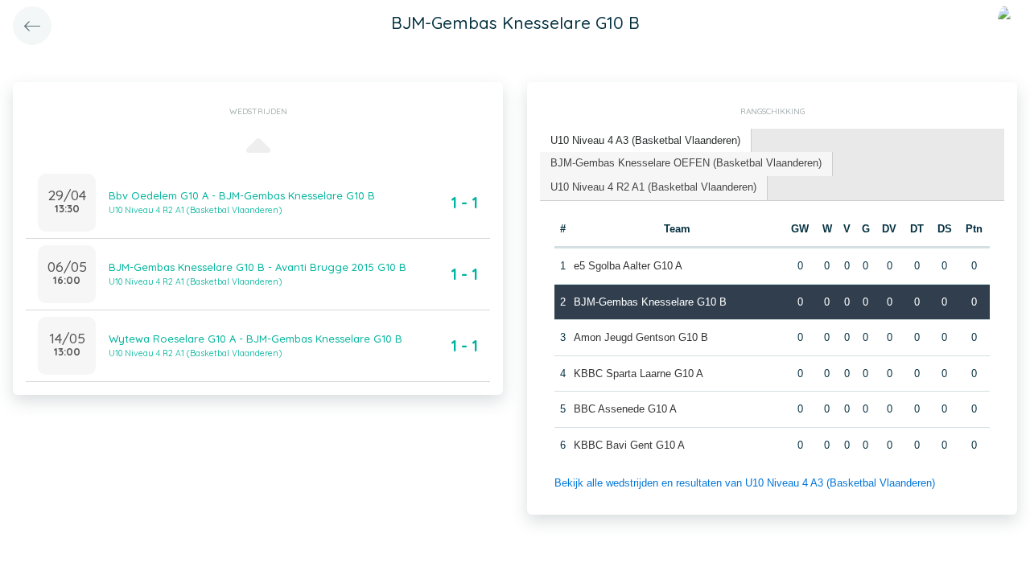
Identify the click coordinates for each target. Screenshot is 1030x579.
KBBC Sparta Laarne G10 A (638, 374)
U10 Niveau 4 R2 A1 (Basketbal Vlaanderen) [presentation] (653, 187)
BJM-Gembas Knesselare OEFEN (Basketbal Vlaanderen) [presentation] (686, 163)
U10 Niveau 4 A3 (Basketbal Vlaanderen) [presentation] (645, 140)
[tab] (646, 141)
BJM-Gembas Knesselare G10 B (650, 302)
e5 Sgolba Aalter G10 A (628, 266)
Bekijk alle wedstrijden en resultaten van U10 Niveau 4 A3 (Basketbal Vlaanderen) (744, 483)
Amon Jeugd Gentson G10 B (641, 337)
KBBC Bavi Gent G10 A (629, 445)
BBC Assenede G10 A (625, 409)
